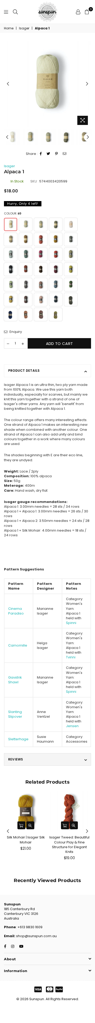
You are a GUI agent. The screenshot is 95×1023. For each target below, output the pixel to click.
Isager (24, 28)
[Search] (15, 12)
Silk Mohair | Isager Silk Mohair (26, 839)
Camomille (17, 645)
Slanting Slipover (15, 714)
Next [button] (87, 84)
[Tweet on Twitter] (48, 154)
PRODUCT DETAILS (24, 370)
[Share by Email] (64, 154)
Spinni (71, 622)
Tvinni (70, 657)
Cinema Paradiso (16, 611)
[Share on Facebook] (41, 154)
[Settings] (78, 12)
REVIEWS (15, 759)
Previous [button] (8, 84)
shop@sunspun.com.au (36, 935)
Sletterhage (18, 739)
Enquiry (15, 331)
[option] (47, 84)
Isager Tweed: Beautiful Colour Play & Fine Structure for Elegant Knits (69, 844)
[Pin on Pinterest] (56, 154)
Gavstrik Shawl (15, 680)
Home (8, 28)
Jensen (72, 725)
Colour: (12, 214)
